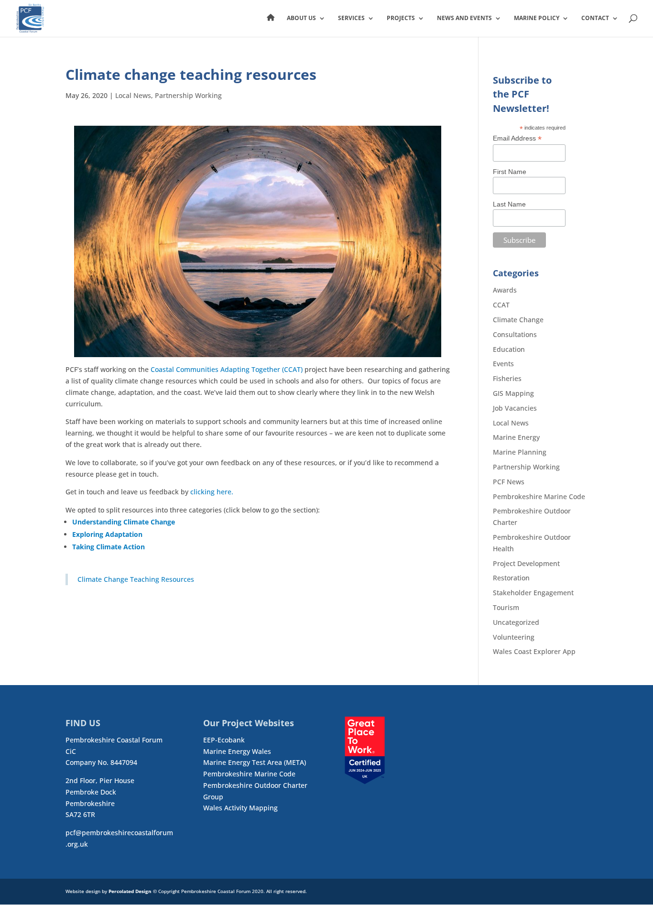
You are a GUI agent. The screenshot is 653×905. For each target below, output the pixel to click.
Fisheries (507, 378)
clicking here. (211, 491)
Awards (505, 289)
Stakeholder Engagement (533, 592)
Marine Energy (516, 437)
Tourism (506, 607)
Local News (133, 95)
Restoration (511, 577)
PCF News (508, 481)
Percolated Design (130, 891)
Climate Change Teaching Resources (135, 579)
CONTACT (595, 18)
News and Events (464, 18)
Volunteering (513, 637)
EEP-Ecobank (224, 739)
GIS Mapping (513, 393)
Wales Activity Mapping (240, 807)
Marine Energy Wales (237, 751)
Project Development (526, 563)
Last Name (509, 204)
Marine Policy (536, 18)
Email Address (517, 138)
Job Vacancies (515, 408)
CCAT (501, 304)
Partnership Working (188, 95)
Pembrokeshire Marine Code (539, 496)
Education (509, 349)
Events (503, 363)
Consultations (515, 334)
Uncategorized (516, 622)
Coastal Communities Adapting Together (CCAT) (227, 369)
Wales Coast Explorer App (534, 651)
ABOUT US (301, 18)
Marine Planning (519, 452)
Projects (401, 18)
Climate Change (518, 319)
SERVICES (351, 18)
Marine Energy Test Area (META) (254, 762)
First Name (509, 171)
